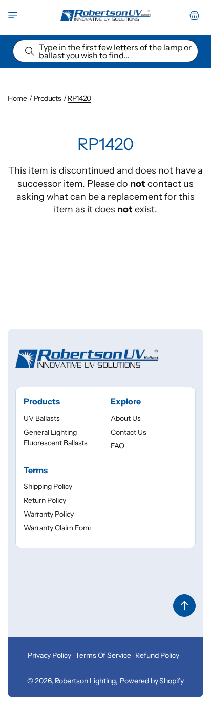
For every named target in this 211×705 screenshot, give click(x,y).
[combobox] (105, 51)
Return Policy (45, 500)
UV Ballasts (42, 418)
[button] (13, 15)
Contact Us (128, 432)
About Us (126, 418)
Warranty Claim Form (58, 527)
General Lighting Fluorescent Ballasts (56, 437)
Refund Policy (157, 655)
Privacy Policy (49, 655)
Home (17, 98)
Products (47, 98)
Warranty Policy (49, 514)
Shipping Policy (48, 486)
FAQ (117, 446)
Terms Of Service (103, 655)
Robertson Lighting (85, 681)
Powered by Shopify (152, 681)
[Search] (30, 51)
